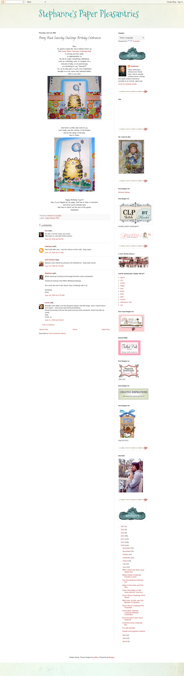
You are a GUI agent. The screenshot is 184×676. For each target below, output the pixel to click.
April (124, 638)
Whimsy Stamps (124, 192)
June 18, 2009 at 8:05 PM (54, 239)
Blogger (111, 657)
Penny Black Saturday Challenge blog (76, 51)
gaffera (96, 657)
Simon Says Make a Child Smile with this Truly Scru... (133, 591)
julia (121, 289)
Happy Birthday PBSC (52, 218)
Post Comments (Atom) (57, 333)
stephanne (135, 66)
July (124, 564)
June (125, 567)
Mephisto (48, 273)
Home (75, 329)
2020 (123, 526)
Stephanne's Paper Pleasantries (89, 13)
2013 (123, 533)
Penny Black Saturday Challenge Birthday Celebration (130, 613)
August (125, 561)
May (124, 635)
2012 (123, 536)
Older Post (106, 329)
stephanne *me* (126, 302)
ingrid (122, 286)
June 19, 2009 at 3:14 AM (54, 253)
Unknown (48, 246)
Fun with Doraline (128, 628)
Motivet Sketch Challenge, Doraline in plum (131, 576)
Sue (46, 231)
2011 (123, 539)
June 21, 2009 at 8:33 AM (54, 320)
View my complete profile (127, 84)
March (125, 641)
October (126, 554)
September (127, 558)
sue (121, 305)
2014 (123, 530)
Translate (136, 41)
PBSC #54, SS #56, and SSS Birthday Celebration (132, 601)
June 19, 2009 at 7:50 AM (54, 266)
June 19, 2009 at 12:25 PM (54, 295)
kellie (122, 291)
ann (121, 280)
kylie (122, 297)
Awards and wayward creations (133, 631)
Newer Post (43, 329)
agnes (122, 277)
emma (122, 283)
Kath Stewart (50, 260)
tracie (47, 303)
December (127, 548)
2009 (123, 545)
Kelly (122, 294)
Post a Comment (48, 325)
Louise (122, 299)
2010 (123, 542)
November (127, 551)
